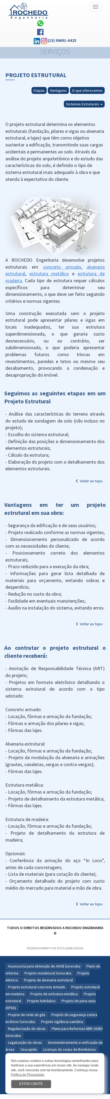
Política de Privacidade (27, 1075)
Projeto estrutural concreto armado (36, 987)
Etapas (39, 90)
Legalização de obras (25, 1042)
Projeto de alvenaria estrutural (48, 980)
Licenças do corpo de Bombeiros (69, 1049)
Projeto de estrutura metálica (54, 994)
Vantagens (58, 90)
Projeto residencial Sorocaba (48, 973)
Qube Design (74, 948)
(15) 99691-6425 (62, 40)
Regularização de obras (27, 1028)
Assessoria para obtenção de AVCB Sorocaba (44, 966)
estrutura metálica (49, 273)
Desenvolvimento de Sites (46, 948)
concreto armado (62, 267)
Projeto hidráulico (41, 1000)
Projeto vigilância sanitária (62, 1021)
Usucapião (29, 1049)
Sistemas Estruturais (83, 104)
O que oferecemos (87, 90)
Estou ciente (31, 1084)
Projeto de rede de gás (26, 1014)
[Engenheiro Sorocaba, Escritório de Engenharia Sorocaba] (28, 9)
